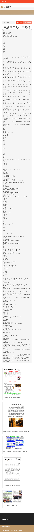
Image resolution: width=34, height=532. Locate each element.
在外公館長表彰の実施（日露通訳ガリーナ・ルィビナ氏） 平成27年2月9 (16, 431)
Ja (6, 7)
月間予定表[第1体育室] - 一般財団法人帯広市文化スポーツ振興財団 (15, 451)
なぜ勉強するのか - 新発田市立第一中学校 (12, 485)
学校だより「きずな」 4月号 (12, 505)
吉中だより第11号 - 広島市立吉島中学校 (12, 397)
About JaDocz (6, 530)
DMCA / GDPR (14, 530)
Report (20, 22)
